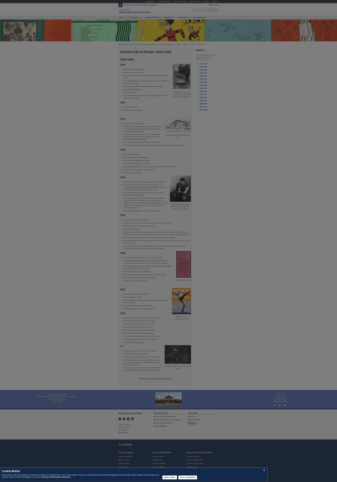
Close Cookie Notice (187, 477)
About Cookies (169, 477)
